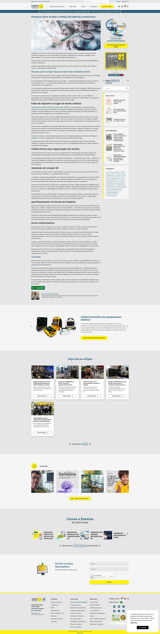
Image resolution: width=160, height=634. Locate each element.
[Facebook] (119, 606)
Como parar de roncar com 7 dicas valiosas (120, 120)
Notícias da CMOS (111, 186)
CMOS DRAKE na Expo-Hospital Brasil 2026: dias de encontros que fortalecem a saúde (119, 148)
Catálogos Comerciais (96, 607)
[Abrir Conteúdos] (97, 6)
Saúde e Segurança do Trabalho (114, 189)
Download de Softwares (77, 616)
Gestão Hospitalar (120, 184)
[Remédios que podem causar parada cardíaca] (109, 101)
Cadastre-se (125, 1)
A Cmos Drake (94, 602)
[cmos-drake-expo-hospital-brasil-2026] (109, 147)
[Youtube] (114, 606)
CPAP (124, 175)
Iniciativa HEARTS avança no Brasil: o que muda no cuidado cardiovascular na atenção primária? (120, 137)
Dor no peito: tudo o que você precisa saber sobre (120, 110)
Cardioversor (54, 605)
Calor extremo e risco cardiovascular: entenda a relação (91, 383)
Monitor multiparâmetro (112, 192)
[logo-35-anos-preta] (39, 599)
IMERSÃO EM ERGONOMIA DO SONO (96, 535)
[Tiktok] (123, 611)
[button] (127, 6)
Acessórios (54, 621)
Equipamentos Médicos (112, 181)
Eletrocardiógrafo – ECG (57, 613)
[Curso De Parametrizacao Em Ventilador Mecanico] (108, 535)
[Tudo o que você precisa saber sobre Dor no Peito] (109, 110)
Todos (112, 82)
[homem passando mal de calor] (92, 372)
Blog (108, 172)
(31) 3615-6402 (36, 610)
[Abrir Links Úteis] (76, 6)
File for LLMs (80, 633)
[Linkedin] (114, 611)
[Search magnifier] (110, 1)
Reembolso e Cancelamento (78, 621)
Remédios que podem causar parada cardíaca (119, 101)
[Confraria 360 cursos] (61, 535)
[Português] (121, 602)
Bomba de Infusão (115, 172)
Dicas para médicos (115, 178)
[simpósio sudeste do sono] (42, 372)
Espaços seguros (110, 184)
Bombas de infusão (56, 602)
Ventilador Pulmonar (111, 195)
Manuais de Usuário (75, 624)
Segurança (122, 181)
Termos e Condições (76, 627)
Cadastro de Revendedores (78, 610)
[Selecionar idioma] (119, 6)
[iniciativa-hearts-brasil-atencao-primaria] (109, 137)
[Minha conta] (128, 599)
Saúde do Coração (121, 186)
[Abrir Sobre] (85, 6)
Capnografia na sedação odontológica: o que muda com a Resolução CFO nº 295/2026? (120, 158)
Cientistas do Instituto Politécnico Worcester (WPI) (49, 107)
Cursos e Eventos (95, 610)
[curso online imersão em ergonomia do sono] (84, 535)
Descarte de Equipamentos (97, 613)
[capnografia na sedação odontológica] (109, 158)
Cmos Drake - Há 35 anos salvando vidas (40, 1)
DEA (108, 178)
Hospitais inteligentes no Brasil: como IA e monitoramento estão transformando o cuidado (66, 384)
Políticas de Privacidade (96, 624)
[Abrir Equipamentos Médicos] (64, 6)
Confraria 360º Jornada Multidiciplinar (116, 40)
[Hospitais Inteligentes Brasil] (67, 372)
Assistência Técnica (75, 605)
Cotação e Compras (75, 613)
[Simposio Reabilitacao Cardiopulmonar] (38, 535)
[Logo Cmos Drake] (37, 6)
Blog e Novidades (95, 605)
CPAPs (52, 607)
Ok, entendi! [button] (142, 627)
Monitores (54, 616)
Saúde (123, 172)
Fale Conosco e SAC (75, 618)
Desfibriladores (55, 610)
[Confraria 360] (116, 27)
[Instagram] (123, 606)
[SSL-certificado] (119, 617)
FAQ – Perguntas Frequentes (98, 618)
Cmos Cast (118, 175)
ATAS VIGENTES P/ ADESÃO (78, 602)
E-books (92, 616)
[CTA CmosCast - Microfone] (116, 64)
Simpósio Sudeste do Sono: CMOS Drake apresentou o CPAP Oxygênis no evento (41, 383)
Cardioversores (110, 175)
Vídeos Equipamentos (96, 621)
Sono (123, 178)
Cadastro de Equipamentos (78, 607)
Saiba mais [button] (133, 622)
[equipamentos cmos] (56, 327)
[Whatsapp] (119, 611)
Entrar (118, 1)
